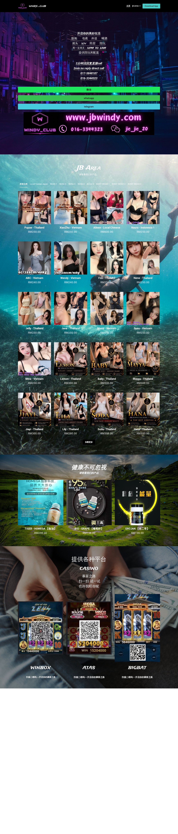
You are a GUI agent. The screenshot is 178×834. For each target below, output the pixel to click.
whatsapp (89, 98)
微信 (88, 89)
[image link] (88, 123)
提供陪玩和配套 (89, 53)
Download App (151, 6)
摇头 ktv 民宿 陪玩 (88, 43)
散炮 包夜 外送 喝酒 (88, 38)
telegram (89, 106)
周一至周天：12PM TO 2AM (89, 48)
